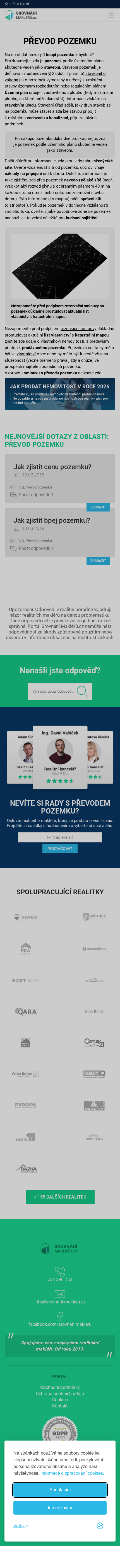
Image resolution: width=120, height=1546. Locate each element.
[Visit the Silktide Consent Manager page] (100, 1526)
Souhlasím (60, 1489)
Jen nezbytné (60, 1507)
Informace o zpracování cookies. (72, 1473)
